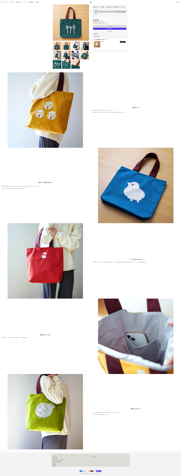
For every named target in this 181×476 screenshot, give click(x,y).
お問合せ (54, 463)
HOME (2, 2)
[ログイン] (177, 2)
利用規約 (54, 464)
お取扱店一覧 (55, 458)
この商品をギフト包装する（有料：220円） (100, 23)
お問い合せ (37, 2)
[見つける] (175, 2)
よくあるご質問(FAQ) (31, 2)
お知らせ (54, 456)
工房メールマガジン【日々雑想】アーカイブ (59, 459)
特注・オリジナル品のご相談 (57, 462)
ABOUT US (7, 2)
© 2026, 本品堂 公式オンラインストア (87, 473)
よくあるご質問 (55, 457)
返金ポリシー (55, 465)
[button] (109, 34)
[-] (93, 17)
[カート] (179, 2)
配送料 (94, 21)
